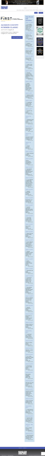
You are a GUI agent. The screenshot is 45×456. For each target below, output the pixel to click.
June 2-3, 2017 (29, 41)
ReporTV (23, 10)
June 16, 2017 (29, 240)
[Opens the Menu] (43, 9)
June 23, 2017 (29, 314)
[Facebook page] (39, 8)
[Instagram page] (43, 8)
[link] (18, 9)
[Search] (37, 8)
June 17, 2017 (29, 249)
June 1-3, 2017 (29, 22)
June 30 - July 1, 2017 (29, 425)
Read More (30, 30)
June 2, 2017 (29, 33)
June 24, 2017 (29, 341)
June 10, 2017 (29, 151)
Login (36, 12)
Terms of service (4, 455)
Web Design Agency (10, 455)
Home (18, 10)
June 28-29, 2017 (29, 406)
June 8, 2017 (29, 126)
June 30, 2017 (29, 416)
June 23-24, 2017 (29, 331)
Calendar (37, 10)
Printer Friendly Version (17, 37)
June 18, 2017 (29, 305)
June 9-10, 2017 (28, 134)
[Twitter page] (41, 8)
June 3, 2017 (29, 62)
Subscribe (40, 12)
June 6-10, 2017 (28, 117)
